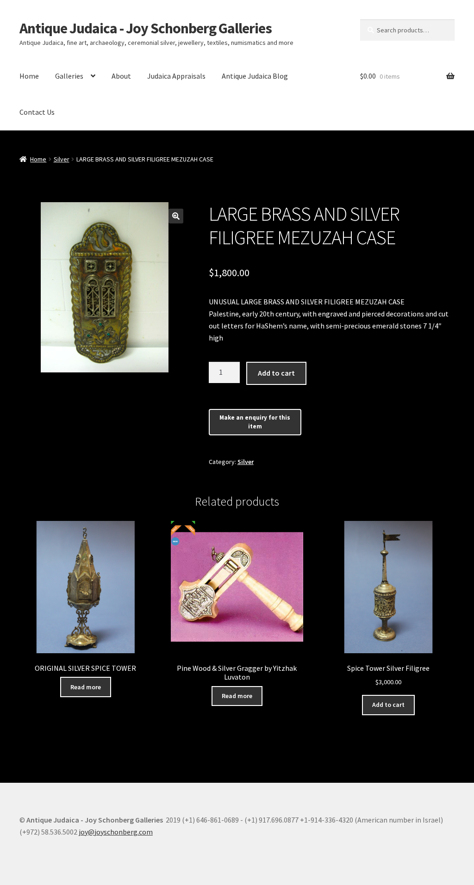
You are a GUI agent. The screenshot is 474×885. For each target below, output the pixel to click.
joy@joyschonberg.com (116, 831)
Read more (85, 687)
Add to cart (276, 373)
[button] (175, 216)
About (121, 75)
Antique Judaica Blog (255, 75)
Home (29, 75)
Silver (61, 159)
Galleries (69, 75)
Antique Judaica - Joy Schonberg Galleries (145, 28)
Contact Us (37, 112)
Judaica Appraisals (176, 75)
